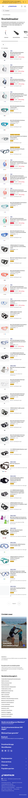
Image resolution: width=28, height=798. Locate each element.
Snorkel (6, 37)
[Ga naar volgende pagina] (19, 603)
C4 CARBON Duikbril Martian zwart (18, 449)
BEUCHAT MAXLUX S (15, 463)
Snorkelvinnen (16, 37)
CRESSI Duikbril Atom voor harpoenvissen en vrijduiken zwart (18, 503)
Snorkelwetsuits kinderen (7, 706)
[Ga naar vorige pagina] (9, 603)
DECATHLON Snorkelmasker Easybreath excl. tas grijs (17, 67)
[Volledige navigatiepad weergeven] (1, 14)
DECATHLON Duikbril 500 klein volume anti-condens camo (17, 435)
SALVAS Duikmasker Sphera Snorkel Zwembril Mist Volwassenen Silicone (17, 479)
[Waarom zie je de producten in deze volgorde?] (2, 48)
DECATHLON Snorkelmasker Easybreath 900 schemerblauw (17, 80)
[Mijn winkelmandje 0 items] (25, 6)
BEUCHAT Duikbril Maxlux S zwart (18, 257)
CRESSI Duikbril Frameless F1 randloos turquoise (17, 557)
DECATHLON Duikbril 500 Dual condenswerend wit (17, 380)
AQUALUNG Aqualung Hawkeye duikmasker (17, 588)
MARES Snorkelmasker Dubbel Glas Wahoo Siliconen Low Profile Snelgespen (18, 572)
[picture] (4, 54)
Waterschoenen (5, 681)
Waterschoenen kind (6, 682)
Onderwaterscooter (6, 688)
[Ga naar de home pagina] (12, 6)
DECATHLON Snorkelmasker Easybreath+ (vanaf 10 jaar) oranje (18, 287)
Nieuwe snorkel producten (7, 700)
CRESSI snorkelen (5, 696)
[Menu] (3, 6)
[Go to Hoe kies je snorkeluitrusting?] (24, 645)
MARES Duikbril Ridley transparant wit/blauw (18, 301)
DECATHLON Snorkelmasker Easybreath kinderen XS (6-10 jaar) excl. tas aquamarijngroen (18, 95)
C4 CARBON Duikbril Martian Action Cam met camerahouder (18, 353)
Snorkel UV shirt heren (6, 710)
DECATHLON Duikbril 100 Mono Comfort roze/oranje (17, 271)
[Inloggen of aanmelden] (21, 6)
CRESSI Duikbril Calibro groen (17, 408)
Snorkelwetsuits (5, 684)
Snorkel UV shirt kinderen (7, 702)
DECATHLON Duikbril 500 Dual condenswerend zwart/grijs (17, 394)
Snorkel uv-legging (6, 712)
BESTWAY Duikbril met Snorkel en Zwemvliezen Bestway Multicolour (18, 518)
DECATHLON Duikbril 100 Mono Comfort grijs (17, 107)
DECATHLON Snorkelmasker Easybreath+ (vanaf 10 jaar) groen (18, 219)
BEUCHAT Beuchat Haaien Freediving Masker (16, 530)
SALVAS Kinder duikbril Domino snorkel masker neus (17, 545)
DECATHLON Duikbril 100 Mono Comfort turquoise (17, 121)
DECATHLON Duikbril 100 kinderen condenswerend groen (18, 203)
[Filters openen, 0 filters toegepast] (3, 44)
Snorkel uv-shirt (5, 708)
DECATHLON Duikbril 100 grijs (17, 149)
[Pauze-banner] (23, 2)
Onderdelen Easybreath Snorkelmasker (11, 679)
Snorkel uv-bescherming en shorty (9, 698)
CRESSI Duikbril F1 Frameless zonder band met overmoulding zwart (18, 246)
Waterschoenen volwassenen (8, 686)
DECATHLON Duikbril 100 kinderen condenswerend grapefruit (18, 325)
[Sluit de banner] (25, 2)
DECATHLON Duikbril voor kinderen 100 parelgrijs (18, 137)
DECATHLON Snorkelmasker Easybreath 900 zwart (17, 53)
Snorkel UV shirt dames (7, 714)
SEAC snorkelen (5, 694)
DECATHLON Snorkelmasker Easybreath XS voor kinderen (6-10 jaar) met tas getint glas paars (18, 177)
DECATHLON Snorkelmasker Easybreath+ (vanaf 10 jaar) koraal (18, 190)
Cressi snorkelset (5, 704)
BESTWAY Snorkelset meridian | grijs (17, 368)
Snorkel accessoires (6, 716)
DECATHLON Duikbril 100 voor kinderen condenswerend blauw (18, 231)
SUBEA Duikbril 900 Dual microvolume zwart (16, 312)
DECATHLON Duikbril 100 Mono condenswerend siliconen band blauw (17, 342)
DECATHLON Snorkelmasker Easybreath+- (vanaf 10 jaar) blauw (18, 162)
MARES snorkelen (5, 692)
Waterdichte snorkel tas (7, 690)
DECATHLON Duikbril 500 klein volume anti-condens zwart (17, 421)
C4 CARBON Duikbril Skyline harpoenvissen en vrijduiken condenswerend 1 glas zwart (17, 491)
